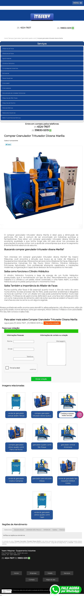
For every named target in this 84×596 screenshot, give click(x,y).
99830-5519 (65, 28)
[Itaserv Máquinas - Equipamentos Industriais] (42, 16)
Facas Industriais (7, 78)
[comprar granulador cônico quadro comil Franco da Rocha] (16, 431)
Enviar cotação (41, 379)
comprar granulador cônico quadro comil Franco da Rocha (16, 447)
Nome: (10, 341)
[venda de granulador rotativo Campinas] (16, 465)
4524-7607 (25, 27)
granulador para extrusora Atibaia (42, 480)
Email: (10, 349)
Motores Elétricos (7, 108)
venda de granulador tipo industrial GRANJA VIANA (67, 481)
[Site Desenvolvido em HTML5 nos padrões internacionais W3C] (6, 592)
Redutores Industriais (8, 113)
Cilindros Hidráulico (8, 63)
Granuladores (6, 88)
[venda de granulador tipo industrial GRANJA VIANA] (68, 465)
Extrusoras (5, 73)
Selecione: (8, 530)
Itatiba (55, 530)
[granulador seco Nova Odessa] (68, 400)
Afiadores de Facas (8, 53)
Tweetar (8, 144)
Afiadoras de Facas (8, 48)
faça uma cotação (52, 323)
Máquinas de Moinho (8, 103)
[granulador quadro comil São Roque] (42, 431)
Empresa (33, 573)
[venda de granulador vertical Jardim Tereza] (16, 400)
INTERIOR (47, 530)
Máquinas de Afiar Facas (9, 98)
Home (16, 573)
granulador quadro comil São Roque (42, 446)
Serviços (42, 43)
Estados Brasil (19, 530)
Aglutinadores (6, 58)
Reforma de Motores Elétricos (11, 118)
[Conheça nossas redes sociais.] (79, 414)
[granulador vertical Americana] (68, 431)
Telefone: (30, 357)
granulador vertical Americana (68, 446)
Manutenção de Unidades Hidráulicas (13, 93)
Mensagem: (61, 341)
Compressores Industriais (10, 68)
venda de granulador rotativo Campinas (16, 480)
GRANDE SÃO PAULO (33, 530)
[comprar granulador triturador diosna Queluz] (42, 400)
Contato (32, 580)
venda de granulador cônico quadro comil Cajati (42, 514)
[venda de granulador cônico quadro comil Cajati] (42, 499)
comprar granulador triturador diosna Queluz (42, 414)
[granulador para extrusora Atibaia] (42, 465)
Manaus (62, 530)
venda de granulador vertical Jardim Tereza (16, 414)
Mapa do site (50, 580)
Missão (50, 573)
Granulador (6, 83)
